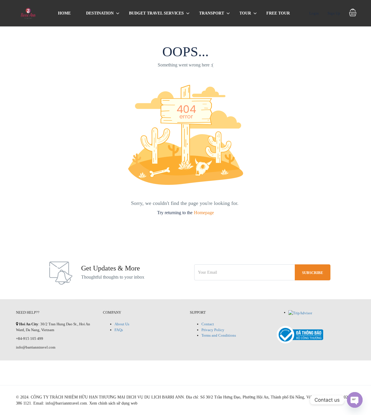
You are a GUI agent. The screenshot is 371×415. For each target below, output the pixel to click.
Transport (211, 13)
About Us (121, 324)
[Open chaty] (355, 400)
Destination (100, 13)
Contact (207, 324)
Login (314, 13)
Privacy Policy (212, 330)
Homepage (204, 212)
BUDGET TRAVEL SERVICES (156, 13)
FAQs (118, 330)
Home (64, 13)
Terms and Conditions (218, 335)
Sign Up (334, 13)
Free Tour (278, 13)
